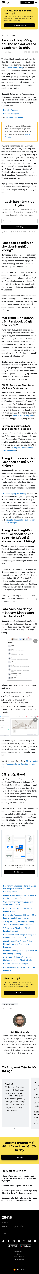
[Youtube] (35, 1241)
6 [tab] (28, 1128)
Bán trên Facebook (10, 110)
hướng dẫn (23, 416)
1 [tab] (14, 1128)
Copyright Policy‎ (19, 1259)
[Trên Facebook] (25, 52)
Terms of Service (19, 1257)
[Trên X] (33, 52)
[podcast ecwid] (9, 1241)
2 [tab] (17, 1128)
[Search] (35, 1233)
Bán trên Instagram (11, 114)
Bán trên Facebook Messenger (15, 964)
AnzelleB (9, 1084)
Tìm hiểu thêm (19, 872)
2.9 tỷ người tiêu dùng (14, 68)
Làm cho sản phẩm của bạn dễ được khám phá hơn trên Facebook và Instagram (18, 944)
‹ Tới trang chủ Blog (8, 35)
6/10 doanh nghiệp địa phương (13, 494)
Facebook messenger (14, 117)
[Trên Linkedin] (29, 52)
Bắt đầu (27, 2)
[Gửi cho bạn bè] (36, 52)
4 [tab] (22, 1128)
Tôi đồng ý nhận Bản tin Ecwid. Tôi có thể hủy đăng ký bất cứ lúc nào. (20, 233)
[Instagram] (30, 1241)
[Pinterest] (14, 1241)
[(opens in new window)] (13, 1246)
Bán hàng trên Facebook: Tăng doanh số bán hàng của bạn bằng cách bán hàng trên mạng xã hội (19, 889)
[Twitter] (24, 1241)
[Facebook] (19, 1241)
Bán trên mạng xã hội (10, 1004)
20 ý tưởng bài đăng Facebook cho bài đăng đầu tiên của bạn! (19, 764)
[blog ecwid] (3, 1241)
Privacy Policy (18, 1251)
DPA (18, 1254)
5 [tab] (25, 1128)
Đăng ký (19, 227)
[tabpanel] (15, 1103)
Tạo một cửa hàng (19, 25)
